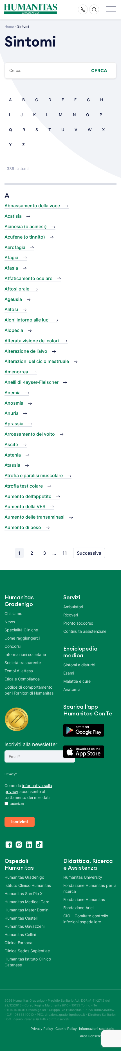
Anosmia (14, 403)
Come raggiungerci (22, 638)
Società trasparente (23, 662)
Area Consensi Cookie (97, 1036)
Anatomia (71, 689)
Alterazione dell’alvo (26, 351)
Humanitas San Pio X (23, 893)
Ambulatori (73, 606)
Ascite (11, 444)
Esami (68, 673)
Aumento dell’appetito (28, 496)
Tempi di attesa (19, 670)
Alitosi (11, 309)
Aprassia (14, 423)
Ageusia (13, 299)
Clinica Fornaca (18, 942)
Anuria (12, 413)
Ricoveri (70, 614)
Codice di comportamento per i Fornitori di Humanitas (29, 690)
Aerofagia (15, 247)
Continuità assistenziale (84, 631)
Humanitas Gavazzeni (24, 926)
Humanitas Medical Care (27, 901)
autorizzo (17, 804)
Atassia (12, 465)
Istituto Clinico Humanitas (28, 885)
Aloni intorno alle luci (27, 320)
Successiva (89, 553)
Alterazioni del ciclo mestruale (37, 361)
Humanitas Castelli (21, 918)
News (10, 621)
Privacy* (11, 774)
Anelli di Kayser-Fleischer (32, 382)
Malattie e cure (77, 681)
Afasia (11, 268)
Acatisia (13, 216)
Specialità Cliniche (21, 629)
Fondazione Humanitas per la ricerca (89, 888)
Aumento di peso (23, 527)
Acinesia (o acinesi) (26, 226)
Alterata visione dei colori (32, 340)
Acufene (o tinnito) (25, 237)
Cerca (99, 70)
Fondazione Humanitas (84, 899)
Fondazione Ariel (78, 907)
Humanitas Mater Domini (27, 909)
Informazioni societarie (25, 654)
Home (9, 26)
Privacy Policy (42, 1028)
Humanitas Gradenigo (24, 877)
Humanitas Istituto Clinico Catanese (28, 962)
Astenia (13, 455)
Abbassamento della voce (32, 205)
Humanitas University (82, 877)
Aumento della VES (25, 506)
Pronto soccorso (78, 623)
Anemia (13, 392)
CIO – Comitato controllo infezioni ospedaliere (85, 918)
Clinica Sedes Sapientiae (27, 950)
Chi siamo (13, 613)
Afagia (11, 257)
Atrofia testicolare (24, 486)
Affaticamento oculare (28, 278)
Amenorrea (16, 371)
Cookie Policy (66, 1028)
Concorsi (13, 646)
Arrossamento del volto (30, 434)
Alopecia (14, 330)
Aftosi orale (17, 289)
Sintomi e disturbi (79, 664)
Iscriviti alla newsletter (31, 744)
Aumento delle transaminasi (34, 517)
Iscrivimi (19, 821)
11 (64, 553)
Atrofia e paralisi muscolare (34, 475)
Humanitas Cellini (20, 934)
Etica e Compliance (22, 679)
